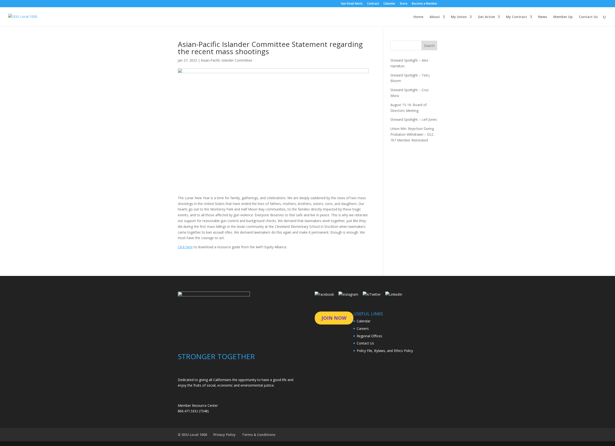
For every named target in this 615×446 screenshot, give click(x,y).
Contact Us (588, 17)
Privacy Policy (224, 434)
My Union (459, 17)
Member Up (563, 17)
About (435, 17)
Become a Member (424, 4)
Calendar (389, 4)
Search (429, 45)
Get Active (486, 17)
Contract (373, 4)
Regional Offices (369, 336)
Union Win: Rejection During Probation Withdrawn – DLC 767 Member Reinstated (412, 134)
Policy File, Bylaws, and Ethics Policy (385, 350)
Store (403, 4)
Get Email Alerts (352, 4)
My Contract (516, 17)
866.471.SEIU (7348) (193, 411)
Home (418, 17)
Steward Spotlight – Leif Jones (413, 119)
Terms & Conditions (258, 434)
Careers (363, 328)
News (542, 17)
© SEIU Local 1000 (192, 434)
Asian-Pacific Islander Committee (226, 60)
